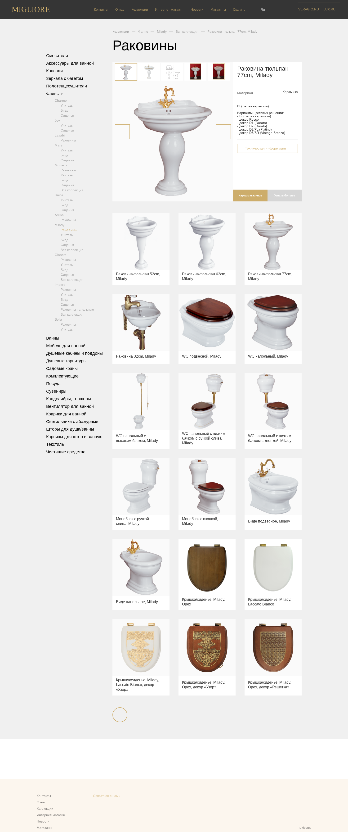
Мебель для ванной (66, 346)
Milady (59, 225)
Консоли (54, 71)
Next (223, 131)
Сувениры (56, 391)
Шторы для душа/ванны (70, 429)
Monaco (61, 165)
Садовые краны (62, 368)
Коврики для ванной (67, 414)
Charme (61, 100)
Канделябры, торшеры (68, 399)
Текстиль (55, 444)
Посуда (54, 384)
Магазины (218, 9)
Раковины (68, 140)
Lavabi (60, 135)
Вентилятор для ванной (70, 406)
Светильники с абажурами (72, 421)
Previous (122, 131)
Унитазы (67, 105)
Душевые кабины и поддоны (75, 353)
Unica (59, 195)
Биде (64, 110)
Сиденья (67, 115)
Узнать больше (284, 195)
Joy (57, 120)
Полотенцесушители (67, 86)
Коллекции (139, 9)
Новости (197, 9)
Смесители (57, 56)
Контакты (101, 9)
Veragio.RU (308, 9)
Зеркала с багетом (64, 78)
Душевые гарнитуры (67, 361)
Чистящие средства (65, 452)
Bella (58, 319)
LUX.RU (329, 9)
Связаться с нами (106, 796)
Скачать (239, 9)
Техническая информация (265, 148)
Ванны (53, 338)
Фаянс (53, 93)
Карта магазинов (250, 195)
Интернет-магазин (169, 9)
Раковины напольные (77, 309)
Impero (60, 284)
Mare (58, 145)
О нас (119, 9)
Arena (59, 215)
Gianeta (61, 254)
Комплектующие (63, 376)
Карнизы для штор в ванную (74, 437)
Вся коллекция (72, 190)
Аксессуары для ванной (70, 63)
